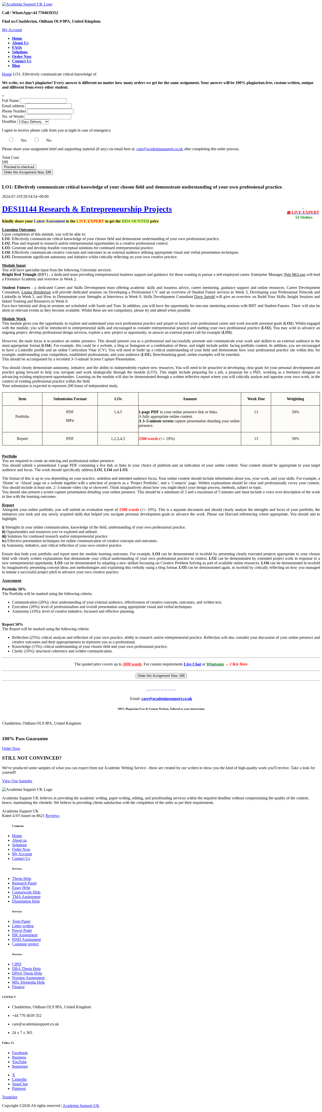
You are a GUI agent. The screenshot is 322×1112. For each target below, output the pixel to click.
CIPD (16, 964)
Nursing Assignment (28, 978)
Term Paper (21, 921)
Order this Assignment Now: (27, 172)
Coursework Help (26, 892)
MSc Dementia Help (28, 982)
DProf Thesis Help (27, 973)
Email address (13, 106)
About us (19, 840)
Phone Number (14, 111)
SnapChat (20, 1084)
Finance (18, 987)
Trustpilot (9, 1097)
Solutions (19, 845)
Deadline (9, 121)
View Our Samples (17, 781)
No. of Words (13, 116)
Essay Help (21, 887)
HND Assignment (26, 939)
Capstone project (25, 944)
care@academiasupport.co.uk (159, 149)
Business (19, 1057)
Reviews (52, 815)
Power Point (22, 930)
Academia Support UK (81, 1105)
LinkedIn (19, 1079)
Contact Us (21, 858)
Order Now (11, 748)
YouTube (19, 1062)
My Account (12, 30)
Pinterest (19, 1088)
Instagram (20, 1066)
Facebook (20, 1053)
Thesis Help (21, 878)
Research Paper (24, 883)
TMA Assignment (26, 897)
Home (7, 74)
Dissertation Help (26, 901)
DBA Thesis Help (26, 969)
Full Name (10, 100)
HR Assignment (24, 935)
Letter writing (23, 926)
